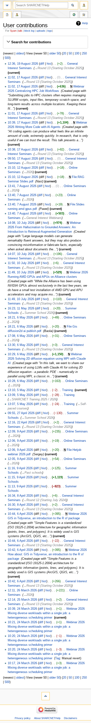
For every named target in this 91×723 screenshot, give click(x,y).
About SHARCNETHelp (47, 718)
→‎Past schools (31, 472)
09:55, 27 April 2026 (21, 413)
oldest (20, 53)
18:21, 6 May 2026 (20, 317)
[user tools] (84, 5)
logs (49, 30)
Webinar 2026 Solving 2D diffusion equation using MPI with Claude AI (47, 359)
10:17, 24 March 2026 (22, 663)
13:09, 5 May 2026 (20, 395)
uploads (40, 30)
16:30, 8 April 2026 (20, 504)
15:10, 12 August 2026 (23, 167)
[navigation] (7, 5)
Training (67, 390)
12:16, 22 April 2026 (21, 422)
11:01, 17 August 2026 (23, 113)
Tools (84, 15)
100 (76, 53)
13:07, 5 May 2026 (20, 404)
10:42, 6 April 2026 (20, 550)
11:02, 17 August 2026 (23, 77)
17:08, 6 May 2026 (20, 336)
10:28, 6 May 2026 (20, 381)
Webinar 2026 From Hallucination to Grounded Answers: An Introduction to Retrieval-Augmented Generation (44, 227)
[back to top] (46, 696)
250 (84, 53)
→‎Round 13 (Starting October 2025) (59, 68)
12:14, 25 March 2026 (22, 599)
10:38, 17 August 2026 (23, 149)
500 (7, 58)
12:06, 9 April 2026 (20, 440)
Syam (13, 30)
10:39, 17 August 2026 (23, 122)
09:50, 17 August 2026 (23, 158)
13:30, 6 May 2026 (20, 345)
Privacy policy (23, 718)
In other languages (74, 15)
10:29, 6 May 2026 (20, 354)
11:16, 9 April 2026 (20, 468)
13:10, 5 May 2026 (20, 390)
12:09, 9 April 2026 (20, 431)
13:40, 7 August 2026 (22, 195)
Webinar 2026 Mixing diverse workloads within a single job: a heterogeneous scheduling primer (46, 613)
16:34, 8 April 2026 (20, 495)
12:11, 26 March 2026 (22, 590)
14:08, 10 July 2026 (21, 222)
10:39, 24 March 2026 (22, 608)
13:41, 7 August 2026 (22, 186)
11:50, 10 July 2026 (21, 263)
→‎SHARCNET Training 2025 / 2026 (32, 399)
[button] (45, 42)
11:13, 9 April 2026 (20, 486)
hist (49, 63)
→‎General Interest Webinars (42, 218)
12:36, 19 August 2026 (23, 63)
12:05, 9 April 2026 (20, 459)
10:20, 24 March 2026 (22, 636)
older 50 (54, 53)
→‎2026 (28, 172)
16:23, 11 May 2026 (21, 308)
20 (64, 53)
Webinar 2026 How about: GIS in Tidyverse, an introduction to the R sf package (47, 554)
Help (85, 23)
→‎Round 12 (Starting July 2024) (44, 500)
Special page (7, 15)
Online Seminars (75, 186)
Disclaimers (70, 718)
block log (29, 30)
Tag (57, 658)
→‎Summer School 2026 (37, 313)
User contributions (17, 15)
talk (20, 30)
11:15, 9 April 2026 (20, 477)
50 (70, 53)
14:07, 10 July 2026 (21, 254)
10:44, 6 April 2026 (20, 513)
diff (42, 63)
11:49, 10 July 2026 (21, 272)
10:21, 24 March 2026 (22, 622)
